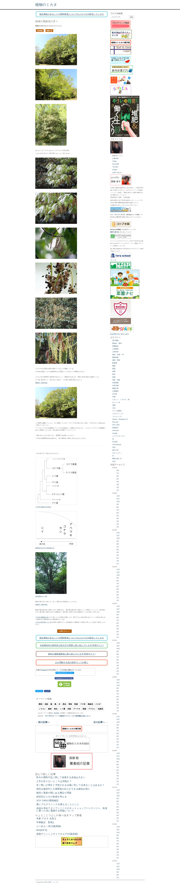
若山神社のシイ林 (41, 596)
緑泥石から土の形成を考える (51, 796)
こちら (126, 205)
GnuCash (115, 430)
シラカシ (42, 709)
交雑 (69, 709)
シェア (47, 691)
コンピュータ (117, 416)
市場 (113, 397)
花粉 (46, 704)
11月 (117, 499)
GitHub (114, 170)
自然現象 (40, 30)
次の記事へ (100, 722)
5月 (117, 479)
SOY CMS (116, 425)
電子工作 (115, 450)
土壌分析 (115, 352)
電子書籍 (115, 340)
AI (113, 456)
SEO (114, 447)
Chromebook (116, 444)
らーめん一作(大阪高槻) (48, 826)
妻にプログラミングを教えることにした (57, 804)
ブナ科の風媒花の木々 (42, 617)
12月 (118, 496)
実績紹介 (115, 427)
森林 (50, 709)
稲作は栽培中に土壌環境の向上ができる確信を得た (63, 789)
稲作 (113, 374)
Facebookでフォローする (64, 678)
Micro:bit (115, 422)
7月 (117, 473)
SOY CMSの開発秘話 (47, 800)
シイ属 (62, 709)
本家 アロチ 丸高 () (46, 818)
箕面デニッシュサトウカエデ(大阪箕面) (57, 834)
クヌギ (98, 704)
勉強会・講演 (117, 343)
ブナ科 (82, 704)
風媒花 (90, 704)
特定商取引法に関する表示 (119, 334)
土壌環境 (115, 349)
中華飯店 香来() (45, 822)
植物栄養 (115, 357)
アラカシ (92, 709)
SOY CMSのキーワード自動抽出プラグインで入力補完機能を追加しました (68, 716)
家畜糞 (114, 363)
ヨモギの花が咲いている (43, 622)
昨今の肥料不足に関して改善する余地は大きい (60, 777)
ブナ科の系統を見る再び (43, 507)
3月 (117, 484)
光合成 (114, 394)
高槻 (113, 405)
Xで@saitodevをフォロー (64, 673)
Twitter (114, 161)
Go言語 (115, 442)
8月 (117, 470)
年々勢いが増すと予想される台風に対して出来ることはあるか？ (70, 785)
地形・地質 (116, 380)
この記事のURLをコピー (64, 631)
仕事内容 (115, 158)
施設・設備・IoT (118, 354)
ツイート (39, 691)
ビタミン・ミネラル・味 (120, 399)
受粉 (70, 704)
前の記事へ (42, 722)
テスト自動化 (117, 411)
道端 (113, 377)
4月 (117, 482)
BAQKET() (41, 830)
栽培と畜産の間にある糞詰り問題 (53, 792)
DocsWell (115, 164)
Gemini (44, 670)
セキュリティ (117, 453)
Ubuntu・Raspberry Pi (120, 419)
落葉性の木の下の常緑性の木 (44, 548)
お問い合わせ (117, 172)
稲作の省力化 (114, 232)
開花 (40, 704)
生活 (113, 461)
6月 (117, 476)
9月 (117, 504)
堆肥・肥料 (116, 360)
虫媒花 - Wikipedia (41, 604)
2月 (117, 487)
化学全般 (115, 385)
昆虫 (64, 704)
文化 (113, 408)
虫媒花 (100, 709)
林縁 (84, 709)
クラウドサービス (118, 436)
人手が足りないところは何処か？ (54, 781)
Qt (113, 439)
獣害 (113, 368)
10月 (118, 501)
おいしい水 (116, 402)
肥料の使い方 (117, 458)
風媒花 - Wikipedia (41, 382)
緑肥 (113, 371)
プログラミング (117, 413)
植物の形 (49, 30)
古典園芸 (115, 391)
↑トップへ (55, 882)
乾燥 (76, 704)
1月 (117, 490)
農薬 (113, 366)
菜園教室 (115, 346)
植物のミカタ (46, 5)
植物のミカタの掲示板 (71, 729)
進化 (56, 709)
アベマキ (76, 709)
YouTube (115, 167)
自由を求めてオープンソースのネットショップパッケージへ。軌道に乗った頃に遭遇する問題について (71, 809)
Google (114, 433)
